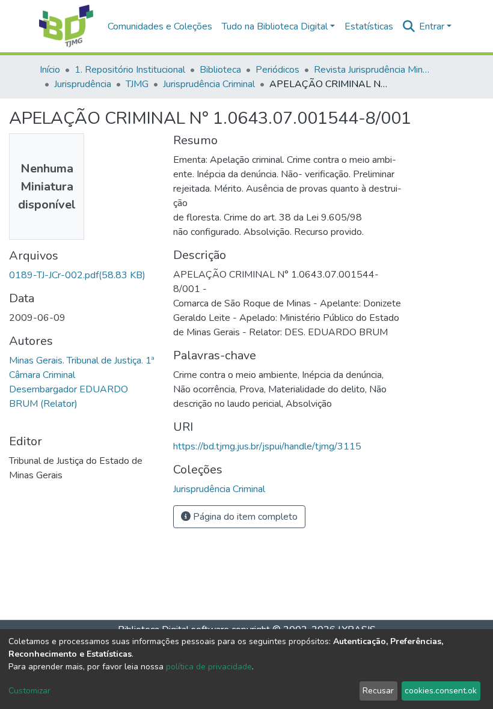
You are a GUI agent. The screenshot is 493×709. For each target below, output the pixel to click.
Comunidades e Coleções (160, 26)
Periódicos (277, 69)
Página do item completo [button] (244, 516)
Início (50, 69)
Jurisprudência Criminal (209, 84)
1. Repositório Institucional (130, 69)
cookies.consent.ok (441, 690)
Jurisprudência (82, 84)
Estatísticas (368, 26)
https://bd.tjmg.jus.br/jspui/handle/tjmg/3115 (267, 446)
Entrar (431, 26)
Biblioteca (220, 69)
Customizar (29, 690)
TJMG (137, 84)
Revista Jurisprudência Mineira (374, 69)
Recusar (378, 690)
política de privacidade (209, 666)
